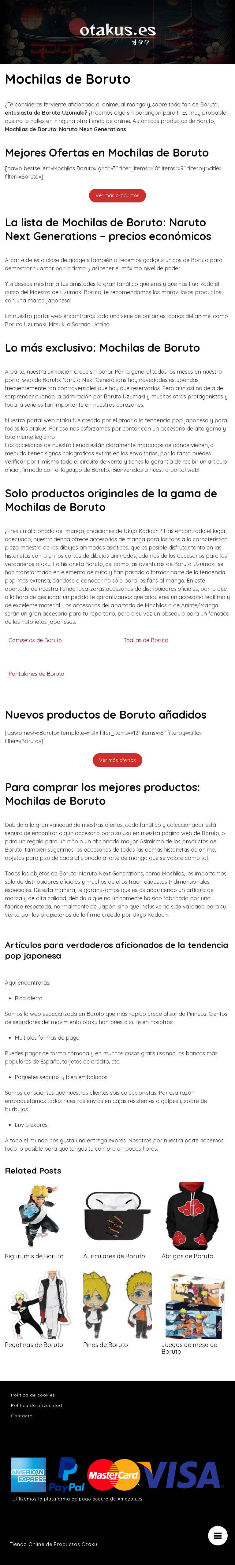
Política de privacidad (36, 1405)
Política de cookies (33, 1395)
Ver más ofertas (117, 760)
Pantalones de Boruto (36, 674)
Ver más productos (117, 195)
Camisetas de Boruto (35, 640)
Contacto (22, 1416)
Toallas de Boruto (146, 640)
